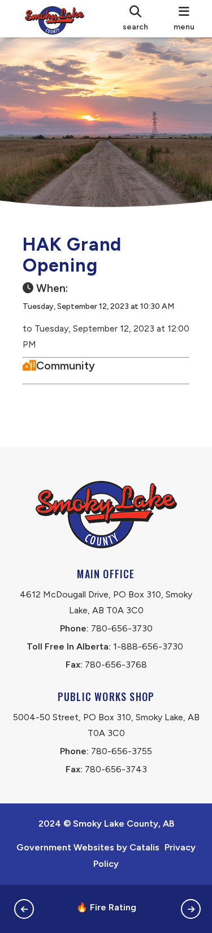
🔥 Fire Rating (106, 907)
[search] (135, 18)
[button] (24, 909)
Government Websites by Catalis (87, 847)
